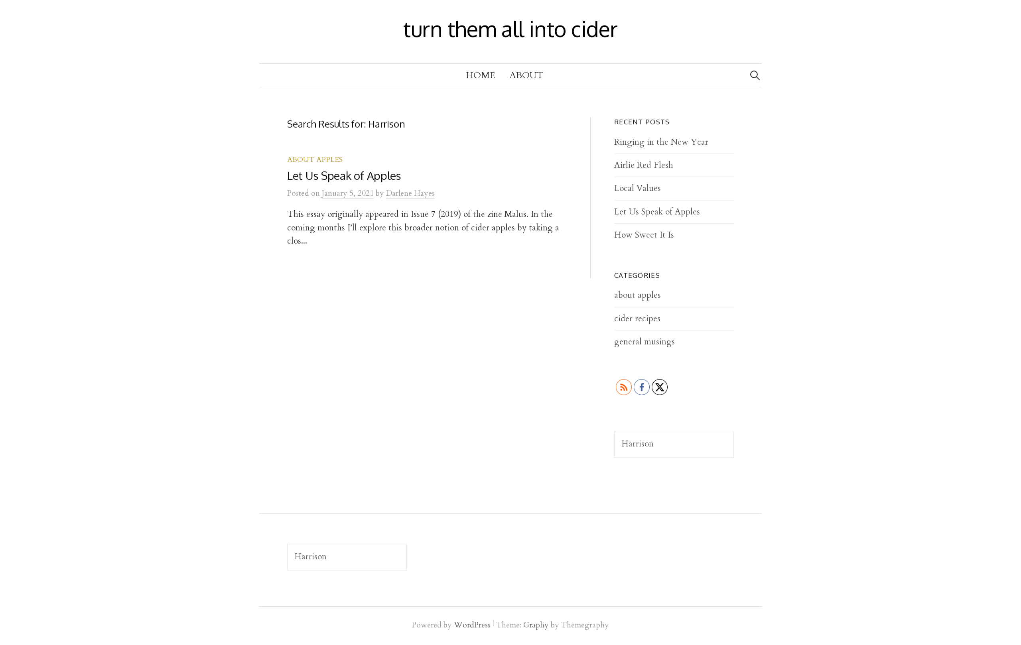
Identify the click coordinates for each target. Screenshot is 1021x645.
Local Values (637, 188)
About (526, 75)
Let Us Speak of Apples (344, 175)
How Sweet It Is (644, 235)
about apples (315, 160)
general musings (644, 342)
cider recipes (637, 318)
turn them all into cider (510, 28)
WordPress (472, 625)
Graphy (536, 625)
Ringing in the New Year (661, 142)
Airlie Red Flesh (643, 165)
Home (480, 75)
